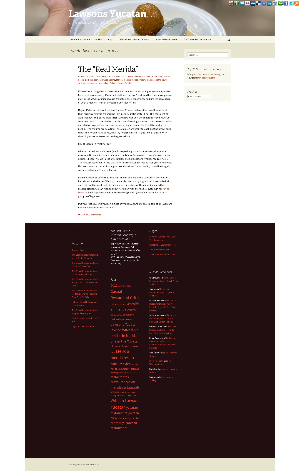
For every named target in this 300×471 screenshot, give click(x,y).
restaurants (131, 387)
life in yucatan (118, 346)
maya (137, 346)
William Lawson (117, 83)
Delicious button (258, 3)
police (93, 83)
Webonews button (263, 3)
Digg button (252, 3)
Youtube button (231, 3)
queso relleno (133, 373)
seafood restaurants (128, 392)
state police (103, 83)
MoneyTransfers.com (205, 77)
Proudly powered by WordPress (84, 464)
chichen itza (116, 304)
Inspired (103, 76)
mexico (150, 79)
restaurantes (120, 377)
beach (120, 286)
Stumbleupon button (242, 3)
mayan (113, 352)
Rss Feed (296, 3)
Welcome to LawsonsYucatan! (134, 39)
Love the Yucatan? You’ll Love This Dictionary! (91, 39)
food (122, 319)
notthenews (83, 83)
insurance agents (107, 79)
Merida (119, 79)
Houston (129, 319)
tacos (124, 396)
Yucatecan (124, 418)
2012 (114, 285)
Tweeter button (291, 3)
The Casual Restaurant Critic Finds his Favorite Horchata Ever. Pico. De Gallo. (85, 293)
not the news (161, 79)
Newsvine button (236, 3)
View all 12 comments (91, 214)
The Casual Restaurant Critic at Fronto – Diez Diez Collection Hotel (86, 282)
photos (114, 372)
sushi (119, 395)
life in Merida (126, 335)
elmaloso (158, 76)
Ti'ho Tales (131, 396)
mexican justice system (135, 79)
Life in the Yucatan (116, 76)
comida (124, 304)
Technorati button (280, 3)
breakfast (126, 286)
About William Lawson (166, 39)
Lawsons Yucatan (124, 324)
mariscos (130, 346)
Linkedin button (269, 3)
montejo (134, 364)
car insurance (136, 76)
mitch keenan (155, 360)
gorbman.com (91, 79)
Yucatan (128, 83)
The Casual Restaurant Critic (197, 39)
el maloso (148, 76)
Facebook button (285, 3)
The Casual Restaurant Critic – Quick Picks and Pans (163, 281)
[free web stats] (74, 230)
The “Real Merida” (108, 69)
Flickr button (247, 3)
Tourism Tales (78, 250)
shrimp (113, 396)
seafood (115, 392)
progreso (122, 372)
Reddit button (274, 3)
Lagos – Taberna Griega (83, 326)
